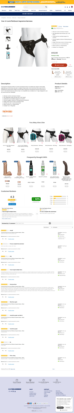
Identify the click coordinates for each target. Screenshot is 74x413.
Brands (70, 10)
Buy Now (8, 151)
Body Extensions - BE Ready (37, 145)
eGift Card (31, 396)
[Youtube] (15, 391)
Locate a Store (32, 393)
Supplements (58, 10)
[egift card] (65, 7)
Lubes (51, 10)
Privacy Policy (59, 392)
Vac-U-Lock (10, 116)
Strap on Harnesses (21, 17)
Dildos (10, 10)
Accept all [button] (60, 407)
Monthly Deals (32, 394)
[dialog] (64, 404)
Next (54, 369)
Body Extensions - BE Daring (51, 145)
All (65, 10)
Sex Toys (9, 17)
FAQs (45, 393)
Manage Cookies (59, 393)
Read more (59, 405)
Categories (3, 17)
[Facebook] (9, 391)
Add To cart (60, 65)
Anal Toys (33, 10)
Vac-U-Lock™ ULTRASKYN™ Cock (7, 177)
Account (31, 392)
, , (59, 59)
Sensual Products (43, 10)
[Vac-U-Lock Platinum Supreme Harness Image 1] (33, 47)
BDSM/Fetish (25, 10)
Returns (46, 396)
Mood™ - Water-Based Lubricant (31, 177)
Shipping (46, 395)
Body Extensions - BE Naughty (65, 145)
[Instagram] (13, 391)
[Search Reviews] (50, 223)
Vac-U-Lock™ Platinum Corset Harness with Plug (23, 146)
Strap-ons (14, 17)
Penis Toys (17, 10)
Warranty (58, 391)
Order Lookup (47, 392)
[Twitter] (11, 391)
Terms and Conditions (61, 395)
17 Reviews (60, 26)
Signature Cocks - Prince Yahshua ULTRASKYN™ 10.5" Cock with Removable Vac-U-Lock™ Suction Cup (67, 178)
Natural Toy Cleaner (43, 176)
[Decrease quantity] (52, 62)
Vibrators (4, 10)
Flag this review (11, 238)
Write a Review (65, 26)
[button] (48, 47)
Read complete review (6, 218)
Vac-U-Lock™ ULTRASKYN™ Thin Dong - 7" (19, 177)
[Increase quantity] (56, 62)
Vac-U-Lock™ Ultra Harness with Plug (8, 146)
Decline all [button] (68, 407)
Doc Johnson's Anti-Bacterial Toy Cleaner (54, 177)
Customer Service (48, 391)
